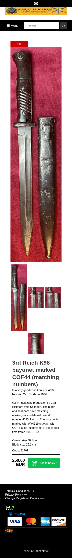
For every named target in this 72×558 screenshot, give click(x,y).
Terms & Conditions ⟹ (19, 490)
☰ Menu (13, 25)
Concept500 (41, 550)
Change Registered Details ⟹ (24, 498)
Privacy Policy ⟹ (16, 494)
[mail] (36, 3)
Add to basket (47, 463)
